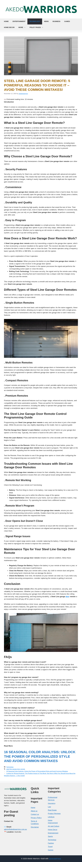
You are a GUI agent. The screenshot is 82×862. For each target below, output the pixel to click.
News (46, 21)
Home (6, 21)
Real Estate (52, 810)
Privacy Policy (36, 818)
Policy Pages (35, 27)
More (20, 27)
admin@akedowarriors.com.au (15, 829)
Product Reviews (54, 814)
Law (49, 807)
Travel (50, 847)
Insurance (51, 803)
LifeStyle (51, 817)
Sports (50, 836)
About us (34, 811)
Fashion (51, 843)
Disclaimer (35, 827)
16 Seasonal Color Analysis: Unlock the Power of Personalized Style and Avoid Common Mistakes (40, 756)
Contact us (35, 814)
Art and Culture (53, 826)
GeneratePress (55, 859)
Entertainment (19, 21)
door (67, 597)
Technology (34, 21)
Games (67, 21)
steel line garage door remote (15, 769)
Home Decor (9, 27)
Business (56, 21)
